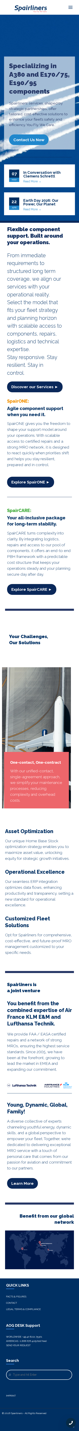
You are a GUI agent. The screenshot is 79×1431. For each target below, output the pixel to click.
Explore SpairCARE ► (31, 589)
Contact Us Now (28, 139)
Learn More (22, 1183)
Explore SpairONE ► (30, 482)
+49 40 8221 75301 (32, 1336)
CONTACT (11, 1302)
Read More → (32, 181)
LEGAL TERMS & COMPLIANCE (23, 1309)
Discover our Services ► (34, 387)
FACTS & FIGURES (16, 1296)
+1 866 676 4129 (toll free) (33, 1341)
